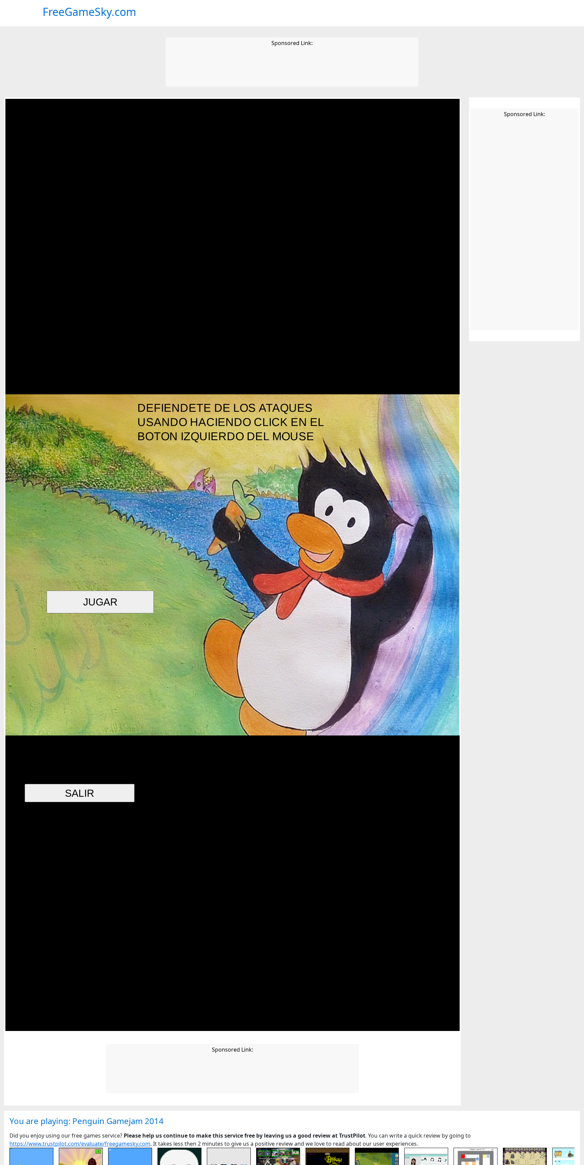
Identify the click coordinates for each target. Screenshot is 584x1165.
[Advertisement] (292, 67)
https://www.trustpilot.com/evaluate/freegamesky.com (79, 1143)
